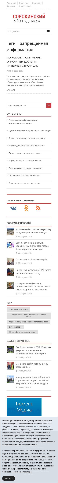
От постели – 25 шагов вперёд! (31, 259)
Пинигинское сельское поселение (25, 153)
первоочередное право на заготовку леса (28, 321)
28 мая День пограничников (22, 332)
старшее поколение (18, 309)
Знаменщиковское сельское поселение (27, 138)
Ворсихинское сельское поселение (25, 160)
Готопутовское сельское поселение (25, 168)
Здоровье (36, 3)
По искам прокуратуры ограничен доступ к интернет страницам (24, 61)
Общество (24, 3)
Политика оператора (22, 471)
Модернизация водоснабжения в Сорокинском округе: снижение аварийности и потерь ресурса (33, 380)
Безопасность (24, 6)
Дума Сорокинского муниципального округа (30, 130)
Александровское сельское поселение (26, 145)
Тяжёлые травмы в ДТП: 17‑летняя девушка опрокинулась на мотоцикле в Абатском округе (33, 350)
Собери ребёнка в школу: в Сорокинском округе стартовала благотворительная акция (32, 245)
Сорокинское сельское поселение (24, 183)
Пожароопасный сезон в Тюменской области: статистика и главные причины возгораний (33, 286)
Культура (11, 6)
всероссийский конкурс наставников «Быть (29, 315)
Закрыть (9, 478)
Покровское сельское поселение (24, 175)
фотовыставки (15, 326)
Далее (10, 89)
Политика (11, 3)
